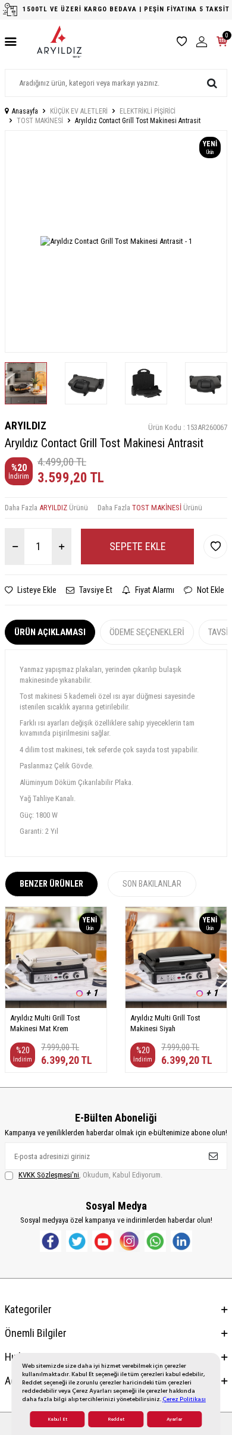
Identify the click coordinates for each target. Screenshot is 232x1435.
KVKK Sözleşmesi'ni (48, 1174)
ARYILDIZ (25, 425)
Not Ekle (209, 590)
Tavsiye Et (94, 590)
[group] (116, 241)
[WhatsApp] (155, 1241)
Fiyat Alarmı (153, 590)
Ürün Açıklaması (50, 632)
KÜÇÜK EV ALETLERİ (79, 111)
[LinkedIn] (181, 1241)
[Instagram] (129, 1241)
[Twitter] (76, 1241)
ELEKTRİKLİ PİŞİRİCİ (147, 111)
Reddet (116, 1419)
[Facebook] (50, 1241)
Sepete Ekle (137, 546)
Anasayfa (25, 111)
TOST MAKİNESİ (40, 121)
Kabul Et (57, 1419)
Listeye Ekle (36, 590)
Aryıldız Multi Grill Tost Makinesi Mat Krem (45, 1022)
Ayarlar (174, 1419)
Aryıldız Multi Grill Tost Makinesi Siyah (165, 1022)
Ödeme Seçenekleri (146, 632)
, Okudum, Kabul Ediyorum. (90, 1174)
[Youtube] (103, 1241)
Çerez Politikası (184, 1399)
